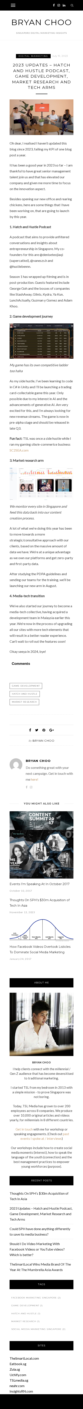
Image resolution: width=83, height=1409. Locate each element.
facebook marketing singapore (36, 1297)
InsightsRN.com (21, 1391)
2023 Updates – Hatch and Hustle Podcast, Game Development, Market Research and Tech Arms (41, 1213)
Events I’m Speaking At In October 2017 (40, 884)
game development (26, 685)
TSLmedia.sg (19, 1380)
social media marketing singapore (38, 1329)
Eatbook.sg (18, 1364)
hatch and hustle (24, 693)
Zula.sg (15, 1369)
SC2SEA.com (19, 450)
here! (34, 779)
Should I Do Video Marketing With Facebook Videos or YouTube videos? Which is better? (37, 1249)
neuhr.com (17, 1386)
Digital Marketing (33, 56)
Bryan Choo (41, 22)
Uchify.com (18, 1375)
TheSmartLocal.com (24, 1358)
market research (24, 701)
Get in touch (24, 1129)
